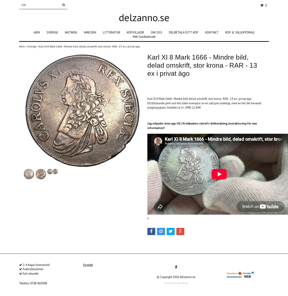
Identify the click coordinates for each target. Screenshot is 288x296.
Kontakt (88, 265)
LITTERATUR (111, 32)
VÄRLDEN (90, 32)
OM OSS (156, 32)
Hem (23, 46)
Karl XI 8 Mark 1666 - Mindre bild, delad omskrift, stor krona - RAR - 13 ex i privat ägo (90, 46)
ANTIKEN (71, 32)
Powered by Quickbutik (176, 283)
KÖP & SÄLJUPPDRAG (239, 32)
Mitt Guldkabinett (144, 37)
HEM (37, 32)
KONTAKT (211, 32)
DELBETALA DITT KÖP (183, 32)
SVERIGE (52, 32)
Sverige (33, 46)
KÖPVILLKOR (135, 32)
